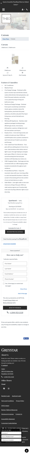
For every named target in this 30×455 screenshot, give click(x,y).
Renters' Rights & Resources (9, 410)
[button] (15, 3)
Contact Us (19, 414)
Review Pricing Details (16, 232)
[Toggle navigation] (3, 9)
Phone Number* (9, 279)
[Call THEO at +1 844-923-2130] (27, 9)
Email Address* (9, 274)
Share (27, 338)
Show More (23, 289)
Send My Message (15, 307)
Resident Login (5, 396)
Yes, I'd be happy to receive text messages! (14, 285)
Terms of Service (7, 302)
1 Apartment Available (9, 243)
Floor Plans (6, 39)
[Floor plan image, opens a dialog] (15, 59)
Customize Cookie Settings (9, 423)
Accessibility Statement (8, 419)
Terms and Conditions (7, 401)
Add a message (22, 293)
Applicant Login (17, 396)
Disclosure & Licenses (7, 414)
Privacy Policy (11, 300)
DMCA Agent (5, 405)
